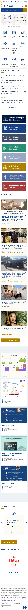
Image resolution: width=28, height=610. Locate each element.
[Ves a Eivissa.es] (7, 5)
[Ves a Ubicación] (17, 1)
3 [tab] (11, 26)
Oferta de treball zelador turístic (9, 75)
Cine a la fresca (8, 425)
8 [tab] (19, 26)
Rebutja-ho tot (5, 606)
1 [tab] (8, 26)
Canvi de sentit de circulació (8, 96)
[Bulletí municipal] (14, 119)
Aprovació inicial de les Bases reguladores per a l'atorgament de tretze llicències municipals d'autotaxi (14, 86)
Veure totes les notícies (10, 340)
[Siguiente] (26, 521)
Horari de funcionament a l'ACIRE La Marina (12, 91)
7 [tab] (18, 26)
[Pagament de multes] (14, 186)
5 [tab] (14, 26)
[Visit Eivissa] (14, 167)
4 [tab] (13, 26)
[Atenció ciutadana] (14, 128)
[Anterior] (2, 521)
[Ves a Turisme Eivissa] (14, 561)
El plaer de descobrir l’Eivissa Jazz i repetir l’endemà (13, 303)
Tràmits (8, 530)
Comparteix (25, 215)
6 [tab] (16, 26)
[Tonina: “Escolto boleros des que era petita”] (14, 318)
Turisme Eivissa (13, 572)
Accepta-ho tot (16, 603)
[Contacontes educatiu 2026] (14, 387)
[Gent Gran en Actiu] (14, 176)
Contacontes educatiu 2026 (12, 397)
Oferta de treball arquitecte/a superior (11, 80)
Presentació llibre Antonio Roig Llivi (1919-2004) (12, 454)
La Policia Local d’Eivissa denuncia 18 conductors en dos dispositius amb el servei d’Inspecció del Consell (13, 275)
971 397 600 (3, 1)
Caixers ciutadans (11, 526)
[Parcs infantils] (14, 148)
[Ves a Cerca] (23, 6)
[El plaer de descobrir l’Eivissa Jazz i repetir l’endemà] (14, 292)
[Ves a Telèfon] (19, 1)
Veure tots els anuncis (9, 107)
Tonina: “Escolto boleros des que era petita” (12, 329)
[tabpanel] (14, 19)
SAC (7, 524)
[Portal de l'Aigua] (14, 157)
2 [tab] (9, 26)
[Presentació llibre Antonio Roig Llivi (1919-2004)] (14, 443)
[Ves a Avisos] (25, 10)
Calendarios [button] (4, 376)
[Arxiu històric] (14, 138)
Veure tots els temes (9, 542)
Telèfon (8, 528)
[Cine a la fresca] (14, 415)
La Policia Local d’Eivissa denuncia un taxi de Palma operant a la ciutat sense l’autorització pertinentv (14, 247)
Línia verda (9, 532)
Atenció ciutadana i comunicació (12, 521)
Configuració (5, 603)
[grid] (14, 365)
